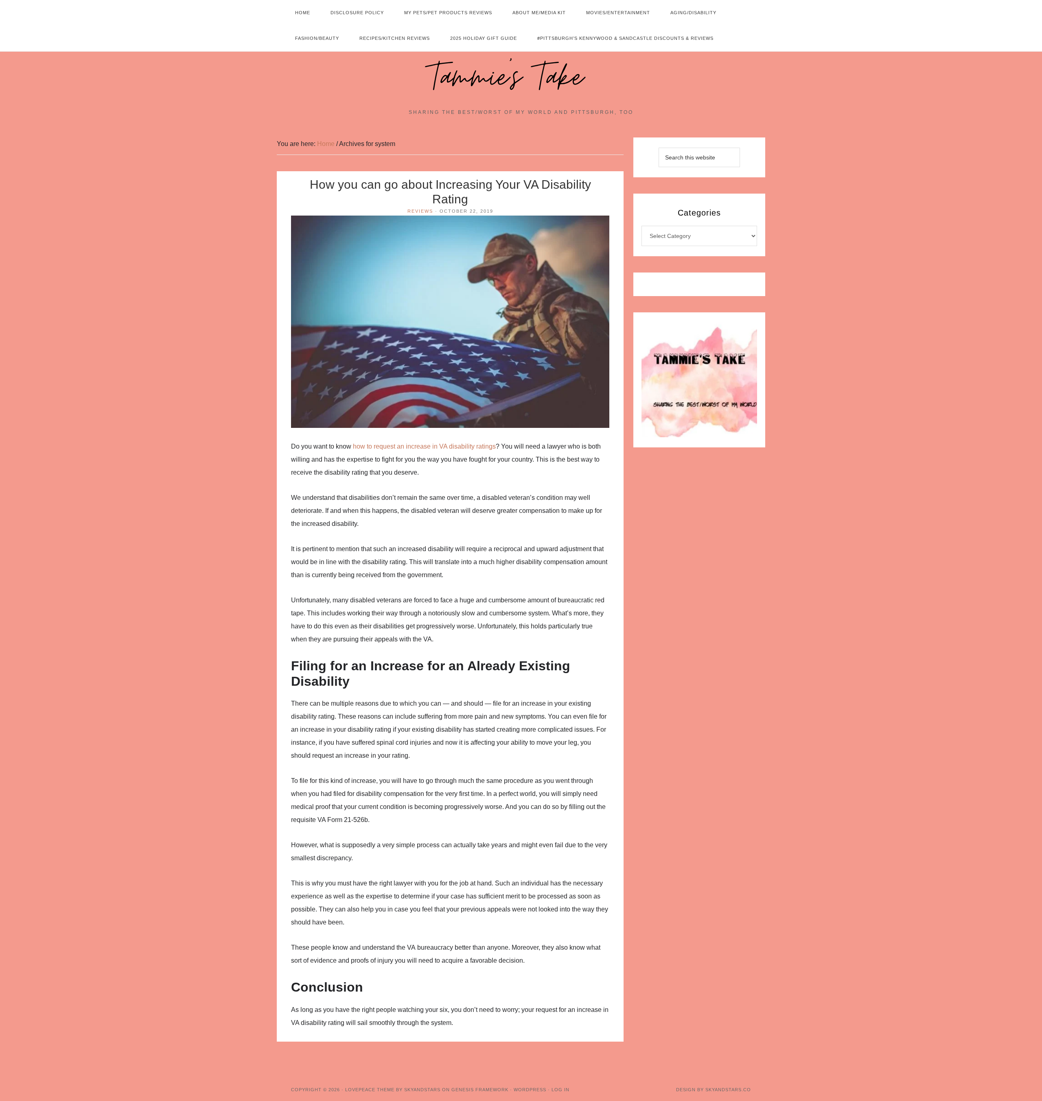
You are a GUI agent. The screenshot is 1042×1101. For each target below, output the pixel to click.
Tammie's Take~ (521, 78)
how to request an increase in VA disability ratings (424, 446)
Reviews (420, 211)
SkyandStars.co (728, 1089)
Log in (560, 1089)
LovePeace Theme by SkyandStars (392, 1089)
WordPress (530, 1089)
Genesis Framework (479, 1089)
